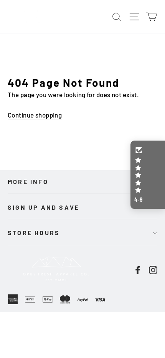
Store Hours (34, 232)
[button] (147, 175)
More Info (28, 181)
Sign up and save (43, 207)
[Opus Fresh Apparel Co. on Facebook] (138, 269)
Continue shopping (35, 115)
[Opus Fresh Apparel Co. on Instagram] (153, 269)
